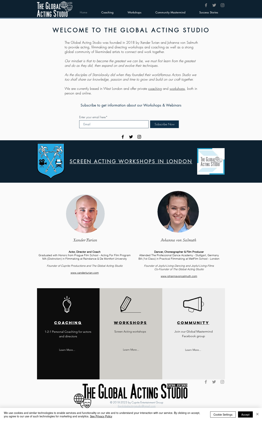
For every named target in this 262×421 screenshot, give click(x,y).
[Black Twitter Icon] (131, 136)
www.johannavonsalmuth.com (179, 276)
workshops (177, 88)
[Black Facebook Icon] (122, 136)
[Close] (257, 414)
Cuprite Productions (73, 265)
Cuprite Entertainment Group (147, 402)
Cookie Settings (222, 414)
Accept (245, 414)
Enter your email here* (93, 117)
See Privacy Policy (101, 416)
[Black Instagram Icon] (139, 136)
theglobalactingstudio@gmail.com (137, 406)
